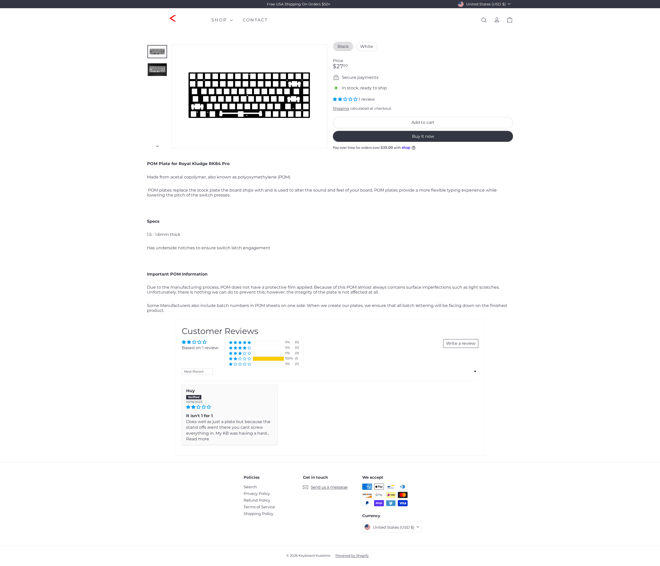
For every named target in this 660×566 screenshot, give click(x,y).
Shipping (341, 108)
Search (250, 486)
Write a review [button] (460, 343)
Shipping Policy (258, 513)
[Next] (157, 144)
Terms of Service (259, 506)
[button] (346, 99)
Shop (220, 20)
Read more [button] (197, 438)
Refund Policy (257, 500)
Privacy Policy (257, 493)
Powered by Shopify (352, 555)
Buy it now (423, 136)
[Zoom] (249, 96)
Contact (255, 20)
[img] (229, 407)
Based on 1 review (200, 347)
